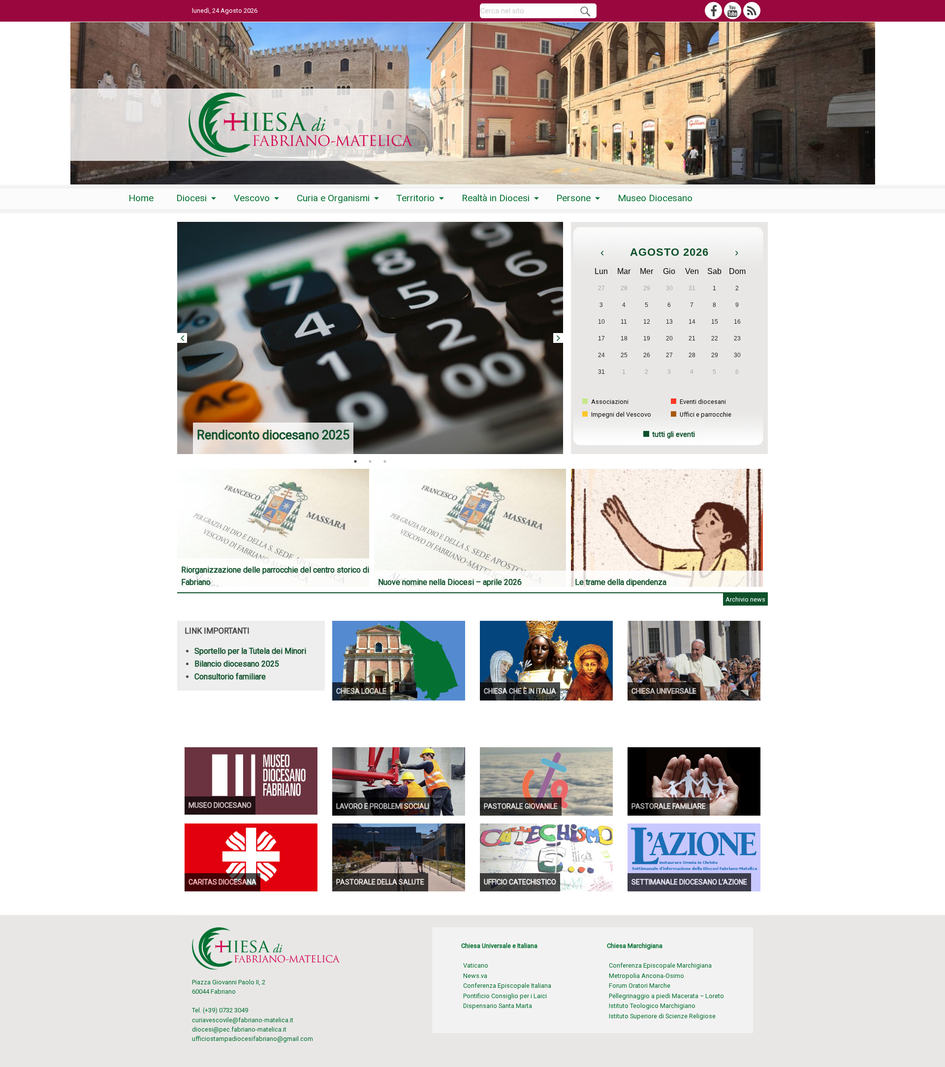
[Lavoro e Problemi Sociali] (398, 780)
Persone (573, 198)
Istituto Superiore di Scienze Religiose (662, 1016)
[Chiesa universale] (694, 660)
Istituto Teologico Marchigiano (652, 1005)
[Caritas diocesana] (251, 856)
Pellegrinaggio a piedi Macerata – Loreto (666, 996)
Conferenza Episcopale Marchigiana (660, 965)
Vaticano (475, 965)
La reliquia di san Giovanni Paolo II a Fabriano (322, 434)
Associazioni (609, 401)
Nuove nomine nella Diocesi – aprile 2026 (450, 582)
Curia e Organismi (333, 198)
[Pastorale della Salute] (398, 856)
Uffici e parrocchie (704, 414)
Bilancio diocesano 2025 (236, 664)
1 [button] (355, 461)
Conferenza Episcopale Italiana (507, 985)
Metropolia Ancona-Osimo (646, 975)
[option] (370, 338)
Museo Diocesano (655, 198)
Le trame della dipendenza (620, 582)
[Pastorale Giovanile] (546, 780)
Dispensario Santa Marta (497, 1005)
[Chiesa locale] (398, 660)
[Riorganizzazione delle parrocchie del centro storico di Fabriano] (275, 528)
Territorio (415, 198)
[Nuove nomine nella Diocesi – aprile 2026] (472, 528)
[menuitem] (141, 198)
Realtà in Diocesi (496, 198)
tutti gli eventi (673, 434)
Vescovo (252, 198)
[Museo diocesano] (251, 780)
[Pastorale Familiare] (694, 780)
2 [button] (370, 461)
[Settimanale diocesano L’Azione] (694, 856)
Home (141, 198)
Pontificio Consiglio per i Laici (505, 996)
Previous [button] (182, 338)
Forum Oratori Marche (639, 985)
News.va (475, 975)
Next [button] (558, 338)
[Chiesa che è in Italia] (546, 660)
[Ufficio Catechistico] (546, 856)
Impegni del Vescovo (620, 414)
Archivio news (745, 599)
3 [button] (385, 461)
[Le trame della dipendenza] (669, 528)
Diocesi (191, 198)
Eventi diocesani (702, 401)
